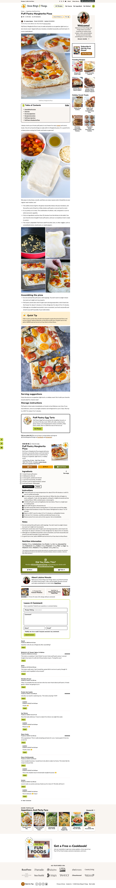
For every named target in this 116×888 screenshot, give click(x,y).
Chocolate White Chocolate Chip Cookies (89, 129)
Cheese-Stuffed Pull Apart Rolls (39, 829)
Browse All (89, 810)
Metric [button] (38, 487)
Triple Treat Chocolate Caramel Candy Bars (89, 110)
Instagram (49, 437)
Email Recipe (62, 467)
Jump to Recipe (57, 17)
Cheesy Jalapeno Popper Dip (64, 829)
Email (49, 628)
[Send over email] (1, 447)
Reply (23, 647)
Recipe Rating (29, 610)
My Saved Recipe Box (88, 1)
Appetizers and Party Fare (33, 11)
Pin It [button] (46, 467)
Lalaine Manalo (42, 462)
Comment (28, 614)
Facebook (40, 437)
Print (66, 17)
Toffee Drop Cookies (77, 108)
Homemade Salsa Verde (51, 828)
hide (67, 105)
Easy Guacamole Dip (89, 828)
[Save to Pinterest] (1, 443)
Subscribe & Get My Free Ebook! (86, 48)
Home (22, 11)
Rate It (62, 570)
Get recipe (37, 429)
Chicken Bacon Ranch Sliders (77, 89)
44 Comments (37, 16)
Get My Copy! (86, 54)
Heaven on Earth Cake (77, 73)
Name (27, 628)
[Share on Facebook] (1, 439)
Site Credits (92, 884)
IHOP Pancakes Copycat (89, 73)
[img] (59, 1)
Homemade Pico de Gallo (77, 828)
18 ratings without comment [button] (46, 597)
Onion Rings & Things (34, 6)
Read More (57, 583)
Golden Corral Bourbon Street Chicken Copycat (89, 90)
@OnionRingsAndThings (39, 564)
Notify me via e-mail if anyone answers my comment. (42, 631)
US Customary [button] (28, 487)
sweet (58, 125)
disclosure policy (47, 23)
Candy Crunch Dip (27, 828)
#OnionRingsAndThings (46, 566)
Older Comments (27, 800)
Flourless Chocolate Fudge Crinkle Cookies (77, 129)
